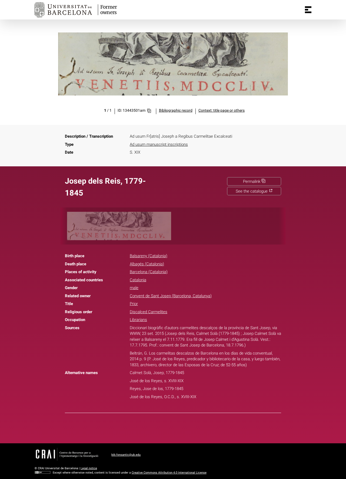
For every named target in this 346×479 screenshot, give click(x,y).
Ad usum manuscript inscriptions (159, 144)
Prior (134, 303)
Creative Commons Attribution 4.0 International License (169, 472)
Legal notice (89, 468)
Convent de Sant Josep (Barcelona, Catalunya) (171, 295)
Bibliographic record (175, 110)
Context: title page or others (221, 110)
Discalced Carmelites (148, 311)
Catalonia (138, 280)
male (134, 287)
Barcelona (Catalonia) (149, 271)
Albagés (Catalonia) (147, 264)
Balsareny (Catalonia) (148, 255)
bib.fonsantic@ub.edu (126, 455)
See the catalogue (252, 191)
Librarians (138, 319)
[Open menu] (308, 9)
